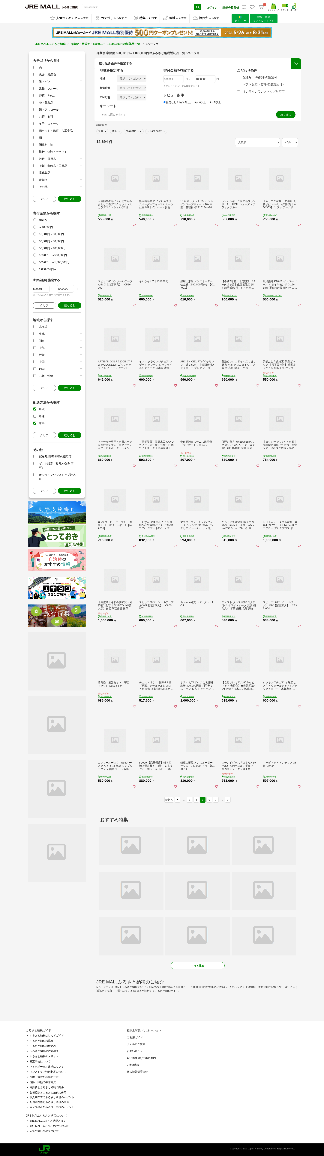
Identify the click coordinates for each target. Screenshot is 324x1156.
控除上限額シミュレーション (144, 1030)
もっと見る (197, 965)
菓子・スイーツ (49, 123)
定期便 (43, 179)
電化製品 (44, 172)
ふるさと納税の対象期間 (44, 1051)
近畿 (42, 354)
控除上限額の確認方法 (43, 1082)
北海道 (43, 326)
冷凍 (42, 416)
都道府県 (105, 87)
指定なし (44, 220)
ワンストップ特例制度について (48, 1071)
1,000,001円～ (48, 269)
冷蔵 (42, 409)
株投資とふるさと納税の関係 (47, 1087)
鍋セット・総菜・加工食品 (56, 130)
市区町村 (105, 97)
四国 (42, 368)
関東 (42, 340)
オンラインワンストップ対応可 (264, 91)
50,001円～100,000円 (52, 248)
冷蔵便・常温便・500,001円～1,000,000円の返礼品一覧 (105, 43)
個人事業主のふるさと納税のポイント (52, 1097)
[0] (261, 7)
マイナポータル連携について (47, 1066)
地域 (102, 78)
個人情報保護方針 (137, 1071)
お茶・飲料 (46, 116)
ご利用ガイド (135, 1037)
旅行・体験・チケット (53, 151)
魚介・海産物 (47, 74)
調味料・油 (46, 144)
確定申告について (40, 1061)
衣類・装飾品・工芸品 (53, 165)
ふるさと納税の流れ (41, 1040)
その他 (43, 186)
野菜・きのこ (47, 95)
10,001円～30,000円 (51, 234)
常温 (42, 423)
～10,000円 (46, 227)
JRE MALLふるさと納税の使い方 (49, 1125)
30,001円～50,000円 (51, 241)
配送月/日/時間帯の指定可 (55, 456)
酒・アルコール (49, 109)
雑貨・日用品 (47, 158)
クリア (44, 198)
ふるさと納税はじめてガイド (47, 1035)
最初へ (169, 799)
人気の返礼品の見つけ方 (44, 1131)
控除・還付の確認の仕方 (44, 1076)
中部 (42, 347)
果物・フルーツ (49, 88)
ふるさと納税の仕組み (43, 1045)
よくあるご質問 (136, 1044)
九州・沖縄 (46, 375)
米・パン (44, 81)
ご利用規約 (133, 1064)
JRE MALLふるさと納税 (50, 43)
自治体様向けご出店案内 (141, 1057)
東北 (42, 333)
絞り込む (69, 198)
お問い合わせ (135, 1051)
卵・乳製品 (46, 102)
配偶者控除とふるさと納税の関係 (49, 1102)
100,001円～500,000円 (53, 255)
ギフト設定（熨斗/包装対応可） (264, 84)
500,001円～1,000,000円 (54, 262)
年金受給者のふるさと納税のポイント (52, 1106)
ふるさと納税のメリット (44, 1056)
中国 (42, 361)
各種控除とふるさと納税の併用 (48, 1092)
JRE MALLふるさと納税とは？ (48, 1120)
